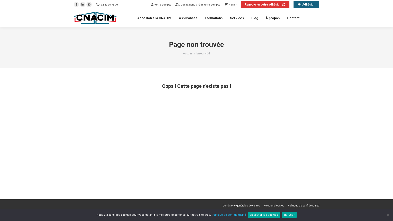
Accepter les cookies (264, 214)
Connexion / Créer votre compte (200, 4)
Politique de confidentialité (229, 214)
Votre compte (162, 4)
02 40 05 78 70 (109, 4)
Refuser (289, 214)
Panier (233, 4)
